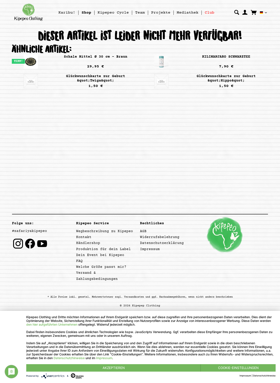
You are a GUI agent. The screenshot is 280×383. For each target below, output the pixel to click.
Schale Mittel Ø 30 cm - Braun (95, 57)
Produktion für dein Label (103, 249)
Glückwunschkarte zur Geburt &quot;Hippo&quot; (226, 78)
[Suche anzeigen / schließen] (236, 12)
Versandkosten (134, 297)
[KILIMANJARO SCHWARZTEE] (161, 62)
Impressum (150, 249)
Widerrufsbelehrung (159, 237)
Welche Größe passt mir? (101, 267)
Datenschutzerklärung (162, 243)
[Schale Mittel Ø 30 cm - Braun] (30, 62)
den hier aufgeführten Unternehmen (51, 324)
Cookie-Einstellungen (238, 368)
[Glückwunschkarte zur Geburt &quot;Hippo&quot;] (161, 81)
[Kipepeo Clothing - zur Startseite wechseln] (28, 12)
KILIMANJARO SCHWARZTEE (226, 57)
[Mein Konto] (244, 12)
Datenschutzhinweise (69, 358)
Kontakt (83, 237)
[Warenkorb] (254, 12)
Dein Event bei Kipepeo (100, 255)
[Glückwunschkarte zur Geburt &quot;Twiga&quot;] (30, 81)
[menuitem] (67, 13)
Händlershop (88, 243)
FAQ (79, 261)
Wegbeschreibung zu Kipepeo (104, 231)
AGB (143, 231)
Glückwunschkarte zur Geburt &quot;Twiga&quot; (95, 78)
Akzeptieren (114, 368)
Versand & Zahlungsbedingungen (97, 276)
